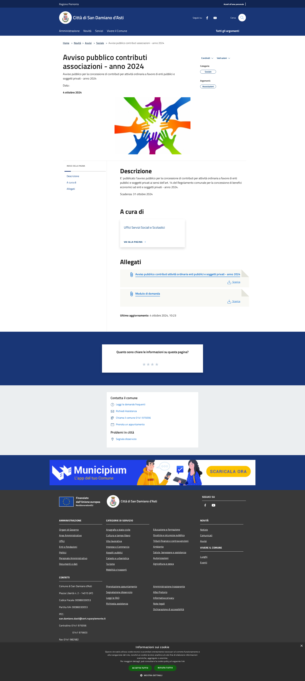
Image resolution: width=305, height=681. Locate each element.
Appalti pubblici (114, 552)
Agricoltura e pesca (163, 564)
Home (66, 43)
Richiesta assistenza (117, 603)
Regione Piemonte (69, 4)
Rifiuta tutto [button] (165, 667)
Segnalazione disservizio (119, 592)
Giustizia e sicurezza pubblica (169, 535)
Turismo (110, 564)
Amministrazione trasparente (169, 586)
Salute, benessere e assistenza (169, 552)
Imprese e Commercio (117, 547)
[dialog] (152, 661)
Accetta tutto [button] (140, 668)
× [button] (301, 646)
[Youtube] (214, 17)
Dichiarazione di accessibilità (168, 609)
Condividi (205, 58)
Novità (77, 43)
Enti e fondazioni (68, 547)
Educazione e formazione (166, 529)
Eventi (203, 562)
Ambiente (158, 547)
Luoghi (203, 557)
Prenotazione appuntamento (121, 586)
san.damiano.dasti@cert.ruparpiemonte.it (82, 618)
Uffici (62, 541)
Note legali (159, 603)
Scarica (236, 282)
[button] (152, 675)
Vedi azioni (222, 58)
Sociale (100, 43)
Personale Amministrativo (73, 558)
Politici (62, 552)
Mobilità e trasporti (116, 570)
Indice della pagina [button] (76, 165)
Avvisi (88, 43)
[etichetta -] (157, 364)
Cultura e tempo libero (118, 535)
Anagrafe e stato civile (118, 530)
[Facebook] (206, 17)
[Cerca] (242, 17)
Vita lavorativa (114, 541)
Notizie (204, 530)
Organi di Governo (69, 530)
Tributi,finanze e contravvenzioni (171, 541)
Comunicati (206, 535)
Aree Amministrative (70, 535)
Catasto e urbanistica (117, 558)
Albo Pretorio (160, 592)
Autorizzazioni (161, 558)
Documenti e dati (68, 564)
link (183, 661)
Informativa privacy (163, 598)
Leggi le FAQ (112, 598)
